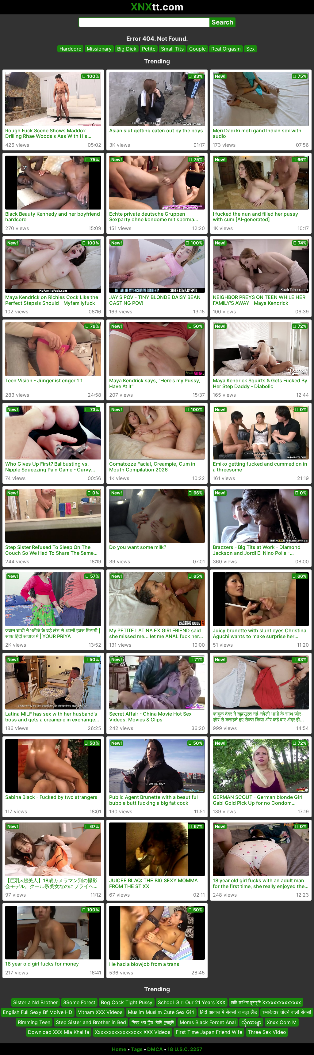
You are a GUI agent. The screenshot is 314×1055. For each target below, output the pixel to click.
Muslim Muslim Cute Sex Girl (161, 1012)
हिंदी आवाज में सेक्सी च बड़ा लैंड (228, 1012)
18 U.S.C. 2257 (184, 1049)
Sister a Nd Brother (35, 1002)
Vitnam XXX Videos (100, 1012)
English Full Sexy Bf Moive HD (37, 1012)
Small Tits (172, 49)
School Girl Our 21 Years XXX (191, 1002)
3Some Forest (79, 1002)
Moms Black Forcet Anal (208, 1022)
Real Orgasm (226, 49)
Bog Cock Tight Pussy (126, 1002)
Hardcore (70, 49)
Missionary (99, 49)
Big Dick (126, 49)
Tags (137, 1049)
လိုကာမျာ (251, 1022)
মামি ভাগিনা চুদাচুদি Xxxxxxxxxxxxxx (266, 1002)
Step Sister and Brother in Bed (91, 1022)
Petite (148, 49)
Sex (250, 49)
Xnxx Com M (282, 1022)
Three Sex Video (267, 1032)
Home (119, 1049)
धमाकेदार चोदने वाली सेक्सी (286, 1012)
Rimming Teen (34, 1022)
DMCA (155, 1049)
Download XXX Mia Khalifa (58, 1032)
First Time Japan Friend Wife (209, 1032)
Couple (197, 49)
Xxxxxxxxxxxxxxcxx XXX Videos (132, 1032)
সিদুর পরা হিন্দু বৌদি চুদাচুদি (153, 1022)
